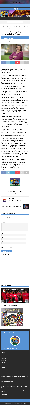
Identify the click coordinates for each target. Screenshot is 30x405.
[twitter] (12, 9)
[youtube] (17, 9)
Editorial (3, 365)
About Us (3, 356)
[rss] (20, 9)
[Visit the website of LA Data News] (15, 194)
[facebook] (10, 9)
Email (2, 237)
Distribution (4, 360)
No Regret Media (22, 403)
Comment (3, 222)
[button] (28, 6)
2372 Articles (22, 189)
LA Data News (13, 41)
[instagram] (15, 9)
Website (3, 241)
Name (3, 233)
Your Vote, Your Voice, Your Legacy (9, 384)
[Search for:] (15, 22)
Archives (3, 367)
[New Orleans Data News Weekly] (15, 16)
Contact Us (3, 358)
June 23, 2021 (5, 41)
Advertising (3, 362)
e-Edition (3, 369)
